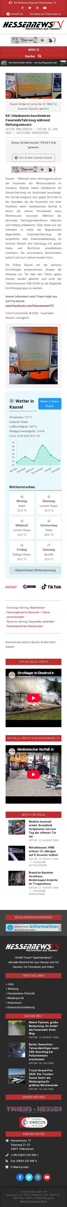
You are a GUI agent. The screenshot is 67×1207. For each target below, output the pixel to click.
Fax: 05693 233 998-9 (24, 1161)
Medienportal (16, 998)
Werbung (13, 988)
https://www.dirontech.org (33, 1201)
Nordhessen (40, 132)
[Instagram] (29, 586)
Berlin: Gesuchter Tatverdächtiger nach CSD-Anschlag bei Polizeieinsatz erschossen (44, 1052)
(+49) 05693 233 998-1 (25, 1155)
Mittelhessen (38, 865)
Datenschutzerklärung (21, 1007)
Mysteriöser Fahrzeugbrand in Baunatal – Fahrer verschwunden (28, 612)
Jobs (11, 984)
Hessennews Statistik (21, 993)
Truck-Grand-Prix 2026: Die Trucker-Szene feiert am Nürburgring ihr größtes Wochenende (43, 1078)
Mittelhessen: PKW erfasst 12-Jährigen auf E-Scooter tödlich (43, 851)
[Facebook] (11, 586)
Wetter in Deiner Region (49, 403)
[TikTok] (51, 586)
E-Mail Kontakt (20, 1167)
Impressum (15, 1002)
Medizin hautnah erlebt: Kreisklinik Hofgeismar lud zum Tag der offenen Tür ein (42, 829)
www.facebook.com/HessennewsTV (30, 305)
